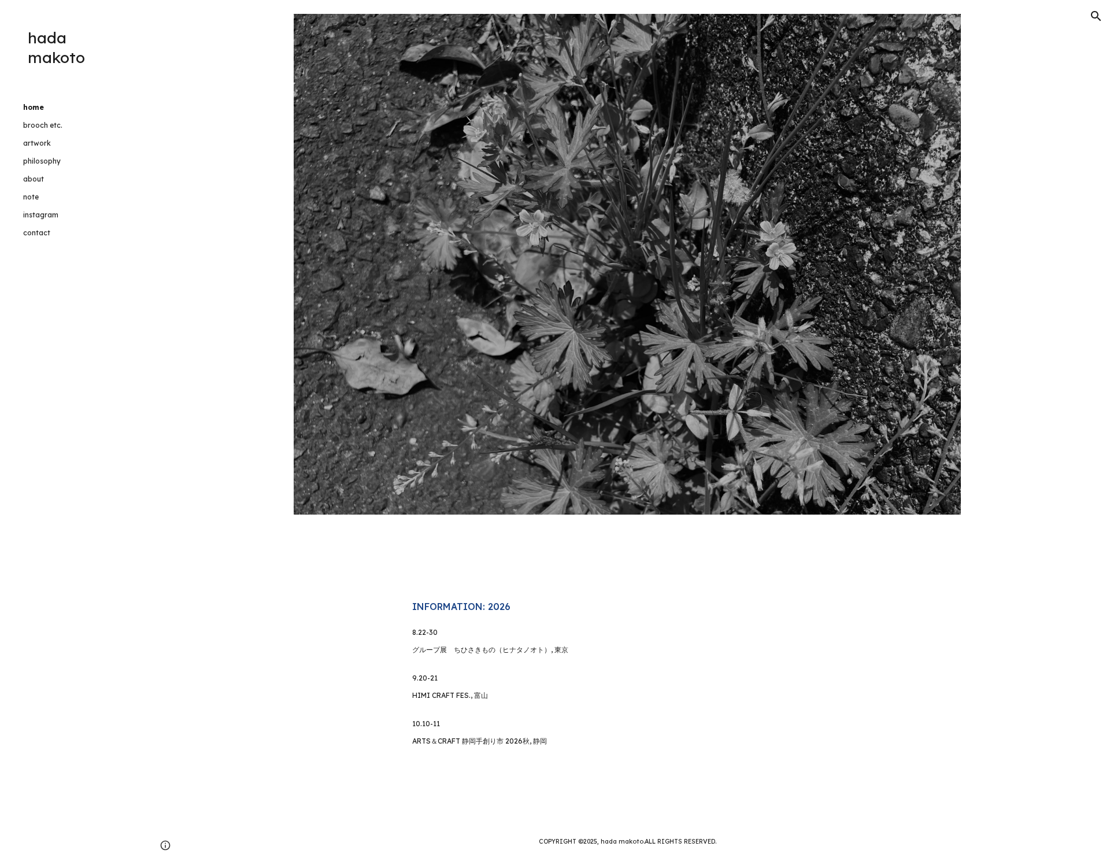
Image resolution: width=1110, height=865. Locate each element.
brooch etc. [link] (42, 125)
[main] (627, 606)
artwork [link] (37, 143)
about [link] (33, 179)
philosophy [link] (42, 161)
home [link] (33, 107)
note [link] (31, 197)
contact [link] (36, 232)
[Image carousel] (627, 264)
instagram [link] (40, 214)
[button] (1096, 16)
